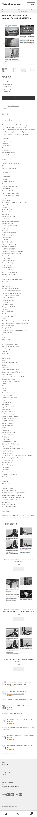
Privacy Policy (6, 772)
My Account (5, 764)
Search (18, 814)
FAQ (3, 784)
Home (5, 10)
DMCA (4, 774)
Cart (28, 812)
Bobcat (10, 10)
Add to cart (18, 98)
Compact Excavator (19, 10)
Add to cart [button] (18, 569)
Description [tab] (5, 114)
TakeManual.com (12, 4)
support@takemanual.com (10, 787)
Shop (3, 762)
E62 (5, 108)
